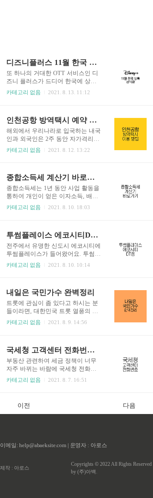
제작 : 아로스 (14, 468)
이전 (23, 405)
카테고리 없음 (23, 92)
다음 (129, 405)
